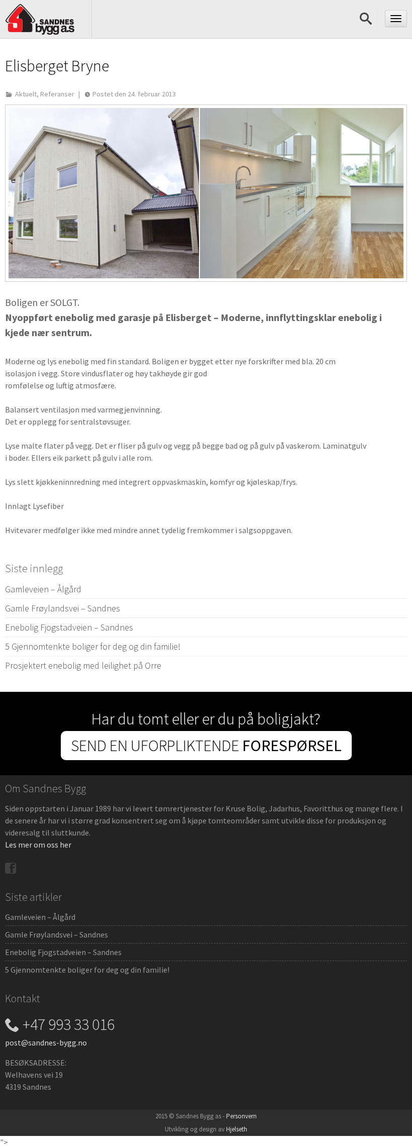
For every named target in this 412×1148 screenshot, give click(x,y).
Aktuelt (26, 93)
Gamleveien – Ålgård (43, 589)
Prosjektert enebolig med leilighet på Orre (83, 665)
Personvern (241, 1116)
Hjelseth (236, 1129)
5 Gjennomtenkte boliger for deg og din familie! (92, 646)
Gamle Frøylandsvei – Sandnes (62, 608)
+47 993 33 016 (69, 1024)
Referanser (57, 93)
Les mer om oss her (38, 845)
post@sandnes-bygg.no (46, 1042)
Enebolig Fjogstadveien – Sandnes (69, 627)
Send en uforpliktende (206, 746)
